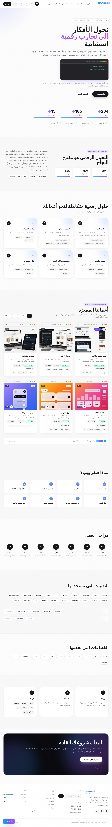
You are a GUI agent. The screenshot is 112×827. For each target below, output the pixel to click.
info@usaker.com (75, 812)
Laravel (65, 595)
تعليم (61, 656)
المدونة (33, 811)
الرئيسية (87, 4)
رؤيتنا (52, 807)
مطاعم (44, 656)
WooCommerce (14, 595)
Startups (25, 656)
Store (7, 316)
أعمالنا (72, 4)
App (15, 316)
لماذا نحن (65, 4)
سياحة (53, 656)
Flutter (48, 595)
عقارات (78, 656)
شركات (104, 656)
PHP (56, 595)
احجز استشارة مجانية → (91, 759)
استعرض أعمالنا (83, 94)
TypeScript (85, 595)
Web (22, 316)
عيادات (69, 656)
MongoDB (54, 600)
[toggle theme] (14, 4)
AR (37, 4)
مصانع (87, 656)
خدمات (35, 656)
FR (21, 4)
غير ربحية (15, 656)
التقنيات (57, 4)
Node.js (74, 595)
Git (36, 600)
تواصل (7, 4)
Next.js (104, 595)
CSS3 (85, 600)
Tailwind (104, 600)
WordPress (27, 595)
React (95, 595)
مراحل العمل (50, 798)
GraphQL (17, 600)
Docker (44, 600)
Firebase (38, 595)
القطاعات (51, 804)
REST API (27, 600)
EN (32, 4)
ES (26, 4)
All (29, 316)
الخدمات (79, 4)
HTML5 (94, 600)
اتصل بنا (49, 4)
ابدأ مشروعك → (100, 94)
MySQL (64, 600)
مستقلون (104, 662)
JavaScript (75, 600)
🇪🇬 (74, 806)
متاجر (95, 656)
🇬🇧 (74, 809)
